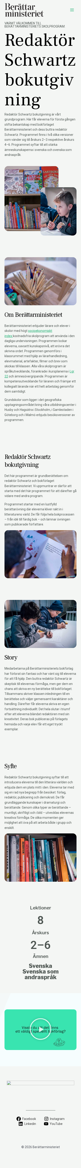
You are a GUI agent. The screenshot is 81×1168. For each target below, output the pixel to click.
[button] (40, 1029)
